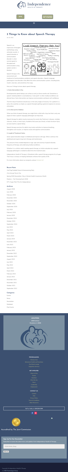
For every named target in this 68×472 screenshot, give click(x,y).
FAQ (34, 396)
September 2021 (12, 288)
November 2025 (12, 201)
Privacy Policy (34, 398)
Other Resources (34, 402)
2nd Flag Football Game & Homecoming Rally (20, 170)
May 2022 (10, 265)
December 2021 (12, 280)
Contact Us (40, 160)
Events (9, 295)
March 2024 (10, 236)
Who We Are (34, 380)
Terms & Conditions (34, 400)
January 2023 (11, 250)
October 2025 (11, 204)
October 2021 (11, 285)
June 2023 (10, 245)
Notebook (10, 304)
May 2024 (10, 230)
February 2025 (11, 212)
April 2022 (10, 268)
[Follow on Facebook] (32, 413)
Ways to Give (34, 373)
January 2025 (11, 215)
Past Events (10, 307)
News (8, 298)
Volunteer (34, 378)
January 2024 (11, 239)
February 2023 (11, 247)
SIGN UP (6, 451)
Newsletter (10, 301)
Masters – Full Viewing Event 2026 (17, 179)
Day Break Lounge (34, 364)
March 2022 (10, 271)
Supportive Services (34, 366)
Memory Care (34, 360)
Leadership (34, 384)
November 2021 (12, 283)
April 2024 (10, 233)
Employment (34, 387)
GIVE (20, 16)
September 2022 (12, 256)
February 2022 (11, 274)
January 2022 (11, 277)
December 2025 (12, 198)
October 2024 (11, 221)
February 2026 (11, 195)
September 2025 (12, 206)
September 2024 (12, 224)
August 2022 (11, 259)
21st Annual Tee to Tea (14, 173)
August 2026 (11, 189)
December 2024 (12, 218)
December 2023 (12, 242)
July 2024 (10, 227)
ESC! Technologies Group (11, 470)
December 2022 (12, 253)
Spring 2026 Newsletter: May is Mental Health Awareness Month (26, 176)
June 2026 (10, 192)
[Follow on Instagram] (35, 413)
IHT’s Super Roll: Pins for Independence (19, 182)
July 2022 (10, 262)
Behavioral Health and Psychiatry (34, 362)
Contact (34, 393)
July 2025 (10, 209)
